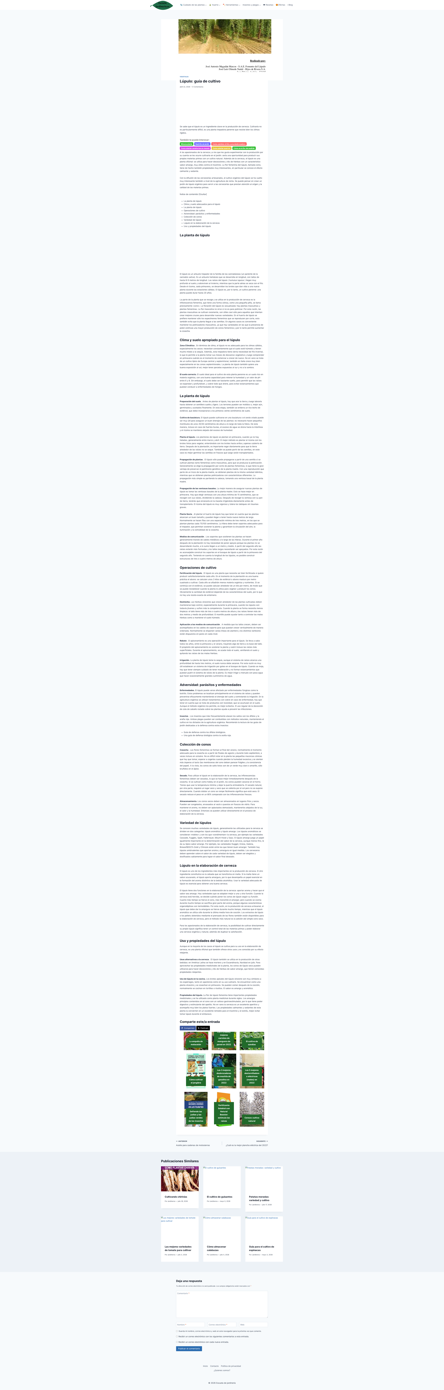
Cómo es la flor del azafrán (244, 148)
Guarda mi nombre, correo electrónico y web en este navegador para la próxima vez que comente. (220, 1331)
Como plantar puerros (221, 148)
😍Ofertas (280, 5)
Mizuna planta (186, 144)
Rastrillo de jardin (202, 144)
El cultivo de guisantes (219, 1196)
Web (242, 1324)
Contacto (214, 1366)
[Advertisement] (222, 108)
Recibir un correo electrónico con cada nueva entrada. (204, 1342)
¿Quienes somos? (222, 1370)
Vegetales (184, 77)
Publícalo (204, 1028)
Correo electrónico (218, 1324)
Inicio (205, 1366)
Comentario (183, 1293)
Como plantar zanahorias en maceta (195, 148)
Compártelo (189, 1028)
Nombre (181, 1324)
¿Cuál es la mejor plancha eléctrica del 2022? (247, 1143)
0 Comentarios (197, 87)
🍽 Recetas (268, 5)
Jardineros (171, 1201)
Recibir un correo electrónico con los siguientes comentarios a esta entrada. (214, 1336)
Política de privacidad (231, 1366)
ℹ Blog (290, 5)
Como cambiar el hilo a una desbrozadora (229, 144)
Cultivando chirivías (176, 1196)
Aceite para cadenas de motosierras (193, 1143)
